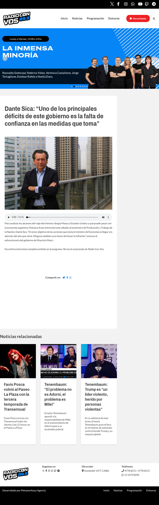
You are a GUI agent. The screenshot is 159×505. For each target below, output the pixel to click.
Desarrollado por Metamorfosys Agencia (24, 490)
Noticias (77, 18)
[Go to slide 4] (78, 86)
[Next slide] (154, 58)
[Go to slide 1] (72, 86)
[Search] (154, 18)
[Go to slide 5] (80, 86)
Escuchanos (139, 18)
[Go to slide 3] (76, 86)
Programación (95, 18)
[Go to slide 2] (74, 86)
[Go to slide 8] (87, 86)
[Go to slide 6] (82, 86)
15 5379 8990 (131, 474)
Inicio (64, 18)
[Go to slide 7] (85, 86)
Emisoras (114, 18)
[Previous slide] (4, 58)
